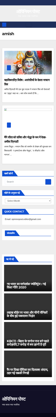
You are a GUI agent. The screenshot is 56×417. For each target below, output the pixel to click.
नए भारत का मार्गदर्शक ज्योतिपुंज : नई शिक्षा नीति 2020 (26, 285)
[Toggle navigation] (29, 25)
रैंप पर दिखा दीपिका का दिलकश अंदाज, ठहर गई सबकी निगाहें (27, 371)
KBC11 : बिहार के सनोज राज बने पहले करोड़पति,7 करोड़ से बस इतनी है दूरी (28, 342)
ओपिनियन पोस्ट (28, 11)
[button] (52, 24)
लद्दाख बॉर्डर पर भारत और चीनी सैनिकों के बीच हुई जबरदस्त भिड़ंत (27, 314)
